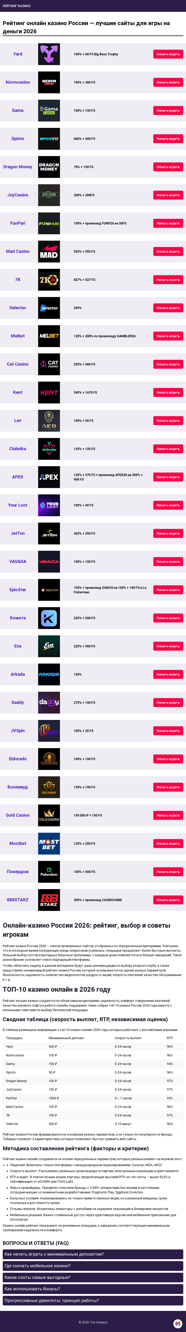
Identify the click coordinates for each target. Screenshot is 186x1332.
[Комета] (49, 618)
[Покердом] (49, 872)
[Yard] (49, 54)
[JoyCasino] (49, 195)
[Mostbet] (49, 844)
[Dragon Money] (49, 167)
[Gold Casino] (49, 815)
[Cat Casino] (49, 364)
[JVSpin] (49, 731)
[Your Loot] (49, 505)
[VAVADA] (49, 562)
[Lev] (49, 421)
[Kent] (49, 392)
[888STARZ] (49, 900)
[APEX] (49, 477)
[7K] (49, 280)
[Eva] (49, 646)
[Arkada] (49, 674)
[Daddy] (49, 703)
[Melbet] (49, 336)
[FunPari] (49, 223)
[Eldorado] (49, 759)
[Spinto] (49, 139)
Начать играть (168, 54)
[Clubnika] (49, 449)
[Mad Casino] (49, 251)
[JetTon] (49, 533)
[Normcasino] (49, 82)
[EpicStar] (49, 590)
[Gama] (49, 111)
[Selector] (49, 308)
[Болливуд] (49, 787)
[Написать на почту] (177, 1323)
